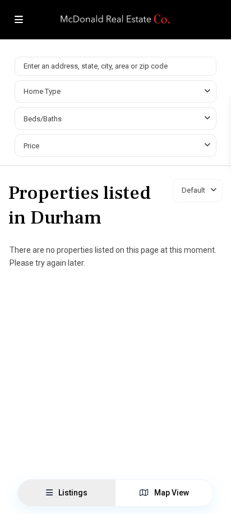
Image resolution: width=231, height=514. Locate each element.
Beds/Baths (43, 119)
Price (31, 146)
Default (193, 190)
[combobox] (115, 91)
